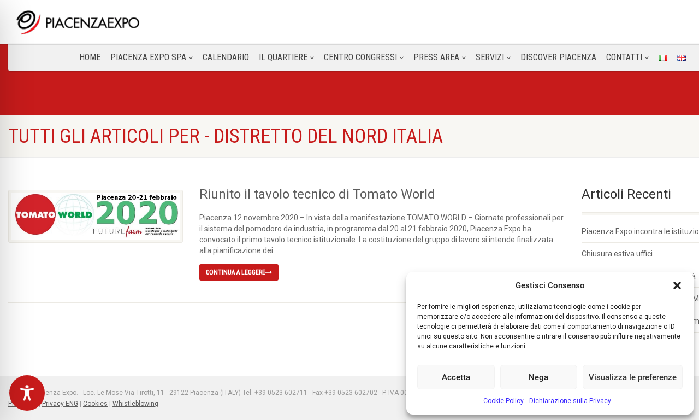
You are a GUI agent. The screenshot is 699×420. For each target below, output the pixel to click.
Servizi (490, 57)
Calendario (226, 57)
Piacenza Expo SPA (148, 57)
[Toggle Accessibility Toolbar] (27, 393)
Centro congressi (360, 57)
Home (89, 57)
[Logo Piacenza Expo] (127, 22)
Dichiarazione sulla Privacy (570, 401)
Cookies (95, 403)
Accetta (456, 377)
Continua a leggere (235, 272)
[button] (677, 285)
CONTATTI (624, 57)
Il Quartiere (283, 57)
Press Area (436, 57)
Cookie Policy (503, 401)
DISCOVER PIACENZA (558, 57)
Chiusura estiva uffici (617, 253)
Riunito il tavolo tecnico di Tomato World (317, 194)
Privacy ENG (60, 403)
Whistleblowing (135, 403)
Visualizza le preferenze (633, 377)
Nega (538, 377)
